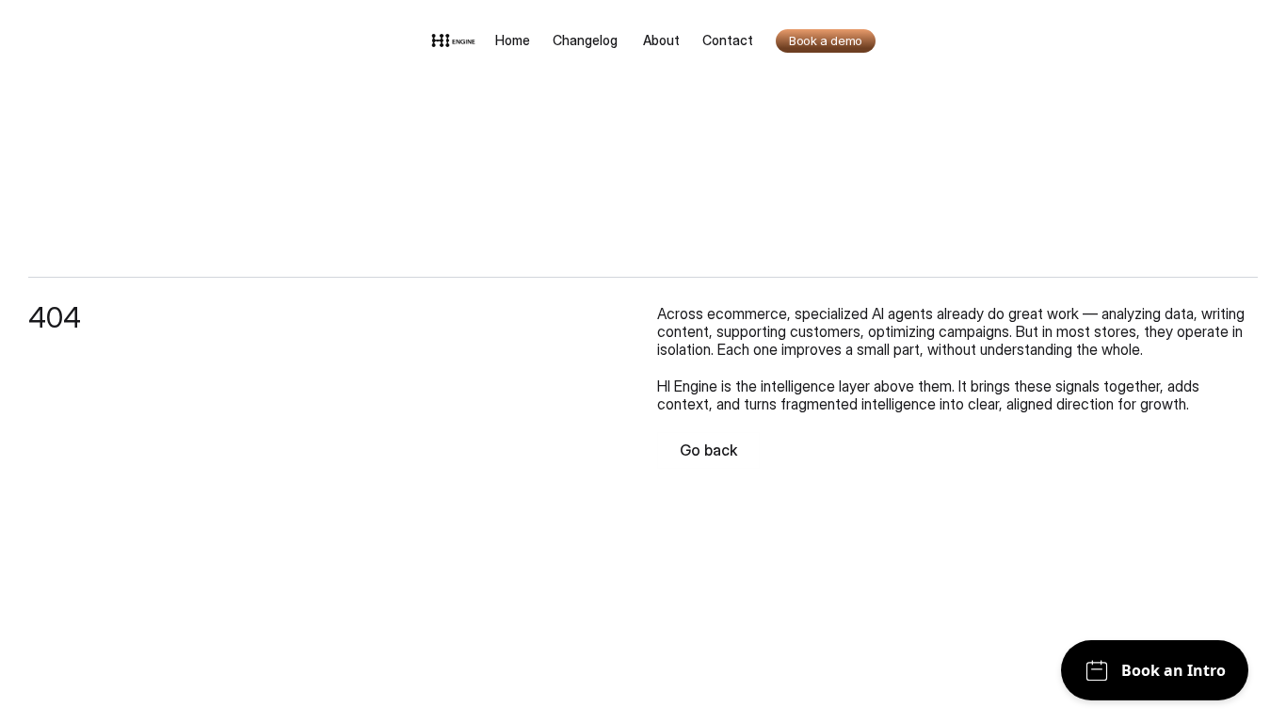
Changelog (586, 40)
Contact (727, 40)
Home (512, 40)
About (661, 40)
